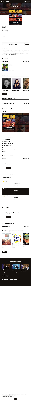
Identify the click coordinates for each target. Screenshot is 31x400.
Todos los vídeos (13, 279)
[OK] (15, 398)
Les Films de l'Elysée (17, 183)
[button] (27, 116)
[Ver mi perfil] (28, 1)
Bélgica (7, 181)
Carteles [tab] (4, 111)
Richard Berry (5, 90)
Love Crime (25, 245)
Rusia (7, 188)
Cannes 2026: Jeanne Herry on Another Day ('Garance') (15, 272)
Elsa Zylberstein (15, 90)
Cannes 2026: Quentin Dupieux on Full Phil (24, 271)
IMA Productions (5, 30)
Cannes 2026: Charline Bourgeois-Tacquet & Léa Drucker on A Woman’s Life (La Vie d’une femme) (5, 273)
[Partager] (26, 44)
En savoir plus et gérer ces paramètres (7, 396)
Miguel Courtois (5, 27)
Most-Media (16, 190)
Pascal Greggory (26, 90)
